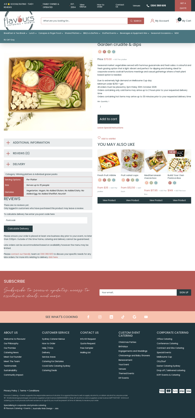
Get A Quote (183, 6)
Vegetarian (32, 190)
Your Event (124, 364)
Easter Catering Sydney (168, 365)
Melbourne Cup (164, 356)
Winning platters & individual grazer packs (36, 174)
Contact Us (120, 5)
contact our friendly (21, 254)
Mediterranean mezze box (152, 177)
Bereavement (125, 360)
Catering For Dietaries (53, 361)
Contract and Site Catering (170, 348)
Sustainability (10, 370)
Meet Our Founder (13, 356)
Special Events (164, 352)
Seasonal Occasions (161, 33)
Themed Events (126, 373)
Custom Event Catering (129, 334)
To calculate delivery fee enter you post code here (29, 214)
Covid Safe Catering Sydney (56, 365)
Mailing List (85, 352)
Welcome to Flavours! (14, 339)
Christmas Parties (127, 342)
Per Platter (31, 179)
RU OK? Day (9, 39)
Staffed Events (109, 33)
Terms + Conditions (29, 390)
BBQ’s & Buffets (90, 33)
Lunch (32, 33)
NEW (177, 33)
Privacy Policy (10, 390)
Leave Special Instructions (110, 127)
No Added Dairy (72, 190)
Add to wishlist (108, 138)
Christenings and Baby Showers (134, 355)
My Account (162, 21)
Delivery (46, 352)
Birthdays (123, 346)
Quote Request (88, 343)
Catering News (11, 352)
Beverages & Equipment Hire (133, 33)
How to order (100, 5)
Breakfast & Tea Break (14, 33)
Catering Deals (49, 370)
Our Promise (10, 348)
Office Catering (164, 339)
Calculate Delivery (18, 228)
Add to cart (108, 119)
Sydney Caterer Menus (53, 339)
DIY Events (124, 378)
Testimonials (10, 365)
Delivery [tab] (19, 164)
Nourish (62, 193)
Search (137, 20)
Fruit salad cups (129, 175)
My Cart (185, 21)
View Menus (83, 5)
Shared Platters (72, 33)
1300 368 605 (158, 5)
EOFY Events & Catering (168, 374)
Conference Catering (167, 343)
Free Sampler (86, 348)
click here (53, 257)
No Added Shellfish (47, 193)
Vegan (42, 190)
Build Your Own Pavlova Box (176, 177)
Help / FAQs (47, 348)
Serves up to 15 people (37, 185)
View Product (109, 200)
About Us (11, 333)
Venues (136, 5)
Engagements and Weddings (133, 351)
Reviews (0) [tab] (21, 153)
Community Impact (13, 374)
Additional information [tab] (31, 142)
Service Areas (49, 356)
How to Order (48, 343)
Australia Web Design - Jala (45, 408)
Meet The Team (12, 361)
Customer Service (55, 333)
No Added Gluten (55, 190)
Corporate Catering (172, 333)
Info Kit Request (88, 339)
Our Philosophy (11, 343)
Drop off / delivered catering (171, 370)
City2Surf (161, 361)
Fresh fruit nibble (107, 175)
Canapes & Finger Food (49, 33)
